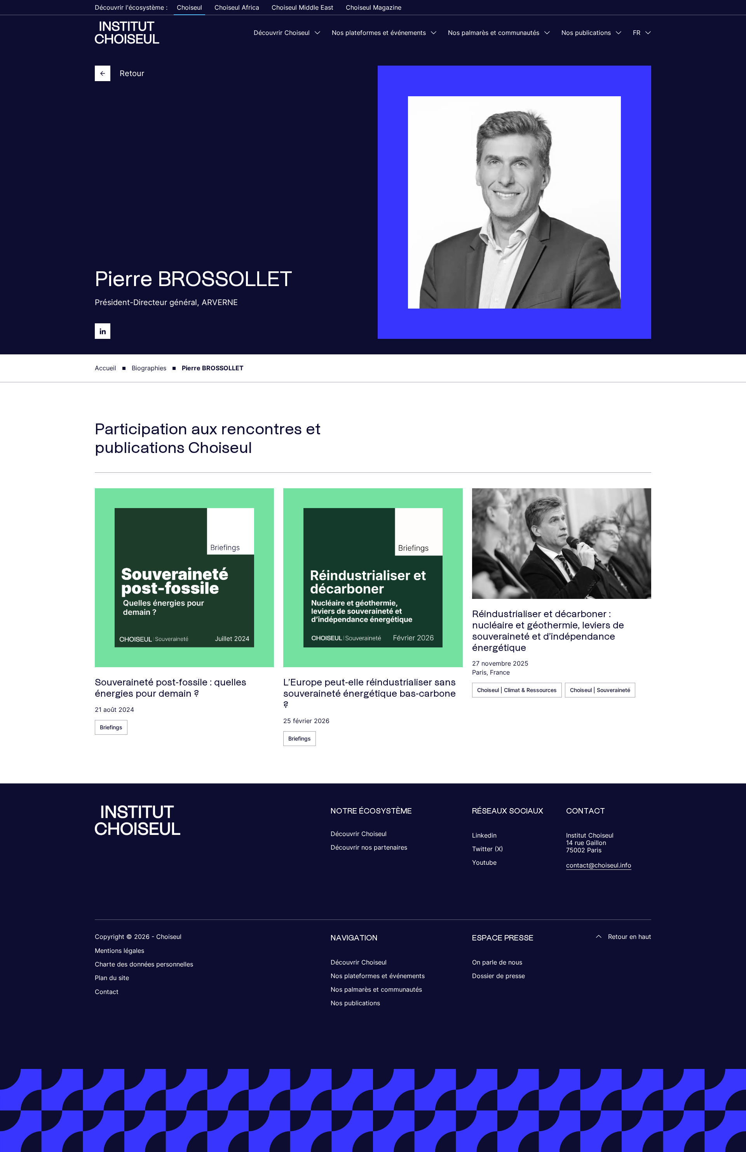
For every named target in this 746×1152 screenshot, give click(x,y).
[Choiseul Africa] (127, 32)
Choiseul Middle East (302, 7)
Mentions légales (119, 950)
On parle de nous (497, 962)
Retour (132, 73)
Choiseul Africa (236, 7)
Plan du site (112, 978)
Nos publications (586, 32)
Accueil (105, 368)
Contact (107, 992)
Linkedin (484, 835)
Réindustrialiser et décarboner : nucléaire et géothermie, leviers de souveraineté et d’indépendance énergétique (548, 630)
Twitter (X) (487, 849)
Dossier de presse (498, 976)
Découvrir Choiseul (282, 32)
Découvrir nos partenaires (369, 847)
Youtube (484, 862)
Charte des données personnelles (144, 964)
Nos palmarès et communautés (493, 32)
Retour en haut (629, 936)
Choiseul (189, 7)
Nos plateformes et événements (379, 32)
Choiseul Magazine (373, 7)
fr (636, 32)
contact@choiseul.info (598, 865)
